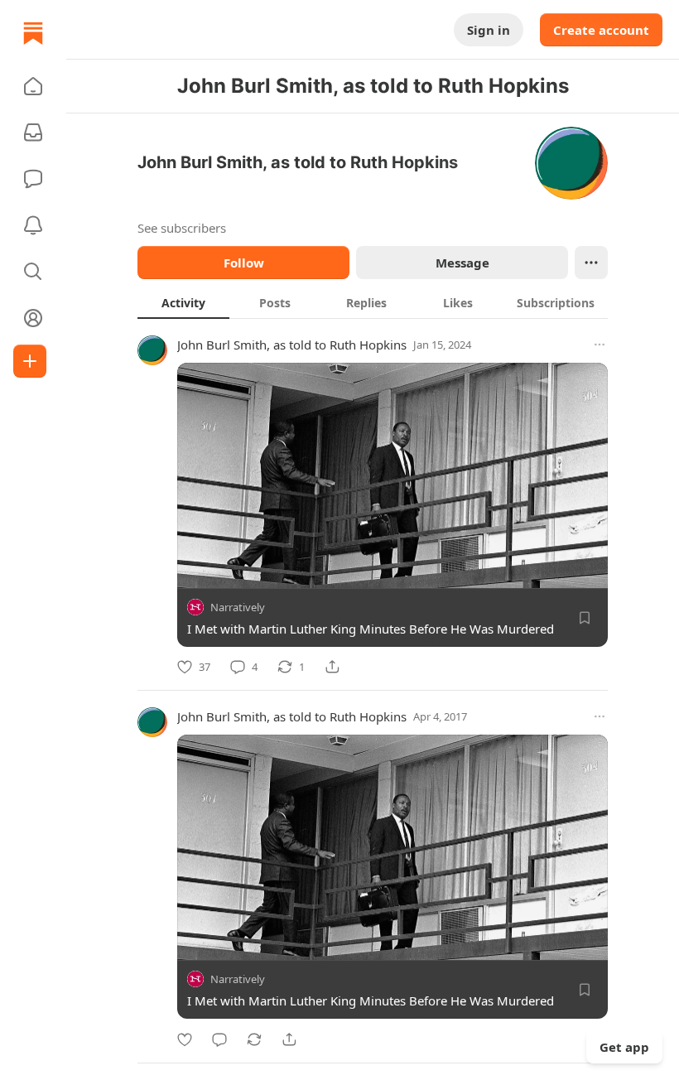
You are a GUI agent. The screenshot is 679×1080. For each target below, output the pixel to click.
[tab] (183, 302)
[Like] (185, 1039)
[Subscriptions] (33, 132)
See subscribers (181, 227)
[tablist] (372, 302)
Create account (601, 30)
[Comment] (219, 1039)
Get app (624, 1047)
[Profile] (33, 318)
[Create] (29, 361)
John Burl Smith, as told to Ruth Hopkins (292, 344)
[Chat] (33, 179)
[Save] (584, 618)
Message (462, 262)
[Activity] (33, 225)
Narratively (237, 607)
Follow (244, 262)
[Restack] (254, 1039)
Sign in (488, 30)
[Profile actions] (591, 262)
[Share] (332, 666)
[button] (33, 86)
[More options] (599, 344)
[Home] (33, 33)
